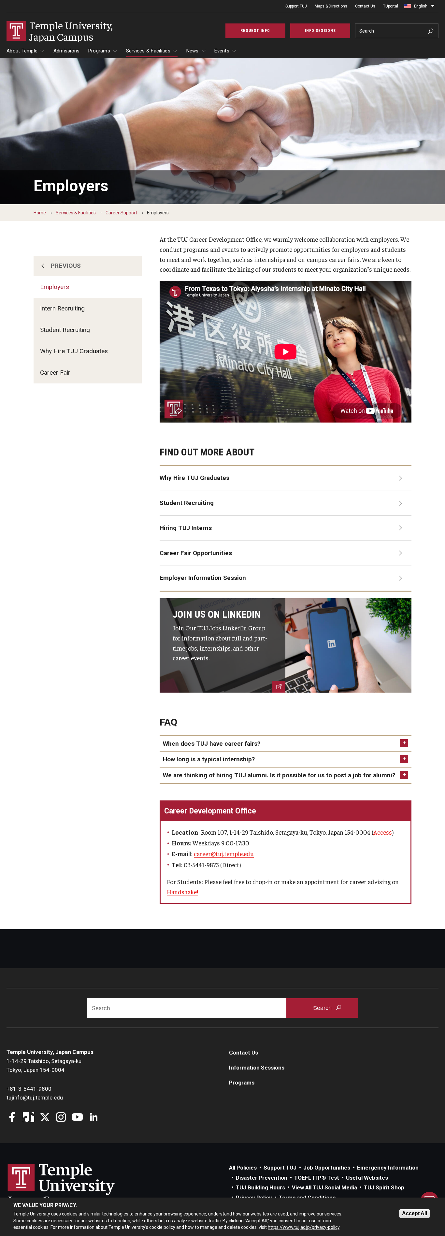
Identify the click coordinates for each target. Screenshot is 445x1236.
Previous (66, 265)
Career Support (121, 212)
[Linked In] (93, 1118)
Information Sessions (256, 1067)
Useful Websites (367, 1177)
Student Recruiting (65, 330)
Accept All (414, 1213)
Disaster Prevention (261, 1177)
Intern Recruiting (62, 308)
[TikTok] (28, 1118)
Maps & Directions (331, 6)
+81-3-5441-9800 (29, 1088)
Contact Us (365, 6)
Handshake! (182, 892)
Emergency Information (388, 1167)
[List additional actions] (433, 7)
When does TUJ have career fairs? (211, 743)
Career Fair (55, 372)
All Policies (243, 1167)
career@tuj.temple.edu (224, 853)
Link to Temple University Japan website (72, 1185)
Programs (99, 51)
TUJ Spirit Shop (384, 1187)
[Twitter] (44, 1118)
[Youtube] (77, 1118)
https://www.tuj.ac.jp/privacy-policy (303, 1227)
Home (40, 212)
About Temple (22, 51)
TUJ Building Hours (260, 1187)
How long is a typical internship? (209, 759)
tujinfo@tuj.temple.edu (35, 1097)
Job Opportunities (326, 1167)
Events (221, 51)
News (192, 51)
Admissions (66, 51)
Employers (54, 287)
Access (382, 832)
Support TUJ (296, 6)
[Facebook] (12, 1118)
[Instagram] (61, 1118)
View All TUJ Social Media (324, 1187)
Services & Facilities (148, 51)
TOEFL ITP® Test (316, 1177)
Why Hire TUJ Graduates (74, 351)
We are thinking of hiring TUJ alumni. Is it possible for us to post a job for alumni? (279, 775)
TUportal (390, 6)
